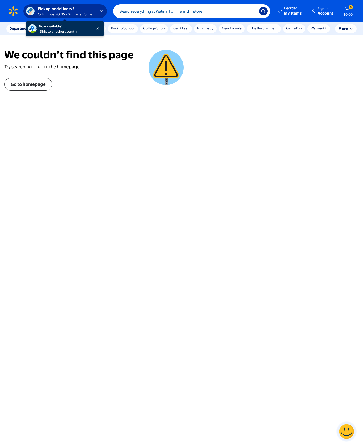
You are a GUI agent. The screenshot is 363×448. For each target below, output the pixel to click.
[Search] (263, 11)
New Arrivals (232, 28)
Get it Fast (181, 28)
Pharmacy (205, 28)
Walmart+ (319, 28)
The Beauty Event (264, 28)
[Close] (98, 29)
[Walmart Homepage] (13, 11)
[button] (290, 11)
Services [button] (53, 28)
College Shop (154, 28)
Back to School (123, 28)
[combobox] (191, 11)
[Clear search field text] (251, 11)
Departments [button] (20, 28)
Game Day (294, 28)
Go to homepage (28, 84)
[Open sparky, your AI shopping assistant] (346, 431)
